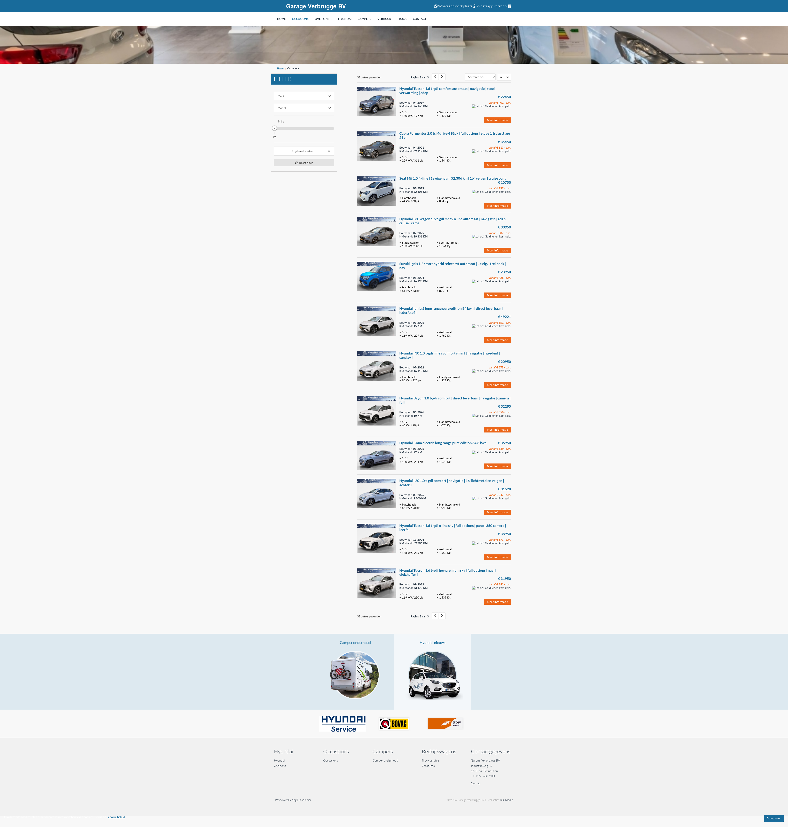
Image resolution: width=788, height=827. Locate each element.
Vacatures (428, 766)
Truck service (430, 760)
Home (280, 68)
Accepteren (773, 818)
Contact (476, 783)
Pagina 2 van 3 (419, 77)
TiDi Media (506, 800)
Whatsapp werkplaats (455, 6)
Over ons (280, 766)
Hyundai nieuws (433, 642)
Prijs (281, 121)
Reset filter (306, 162)
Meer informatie (497, 120)
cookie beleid (116, 817)
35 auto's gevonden (369, 77)
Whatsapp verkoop (491, 6)
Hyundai (279, 760)
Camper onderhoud (355, 642)
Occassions (330, 760)
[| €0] (274, 128)
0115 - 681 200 (484, 776)
